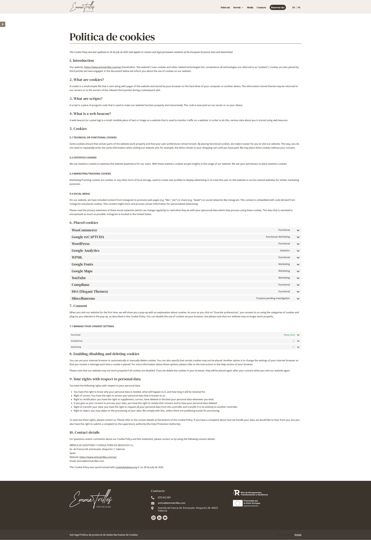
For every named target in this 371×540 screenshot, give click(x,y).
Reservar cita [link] (277, 7)
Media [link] (250, 7)
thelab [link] (297, 534)
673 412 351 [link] (164, 497)
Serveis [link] (237, 7)
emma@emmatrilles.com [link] (171, 503)
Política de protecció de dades (96, 534)
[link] (2, 24)
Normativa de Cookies (126, 534)
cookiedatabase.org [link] (126, 467)
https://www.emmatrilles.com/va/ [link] (102, 67)
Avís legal (75, 534)
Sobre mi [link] (225, 7)
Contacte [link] (261, 7)
